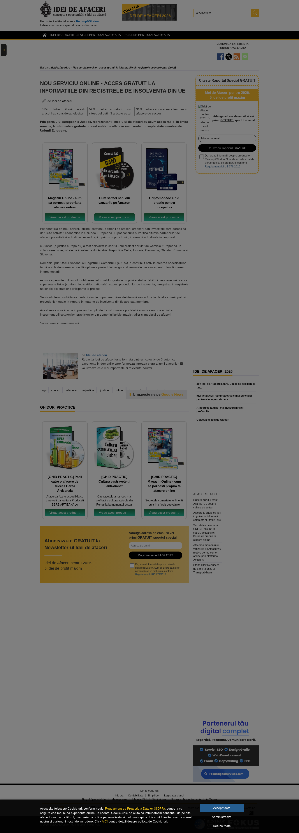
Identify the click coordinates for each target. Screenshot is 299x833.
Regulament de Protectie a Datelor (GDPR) (135, 808)
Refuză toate (222, 826)
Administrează (222, 817)
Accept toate (221, 808)
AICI (105, 821)
